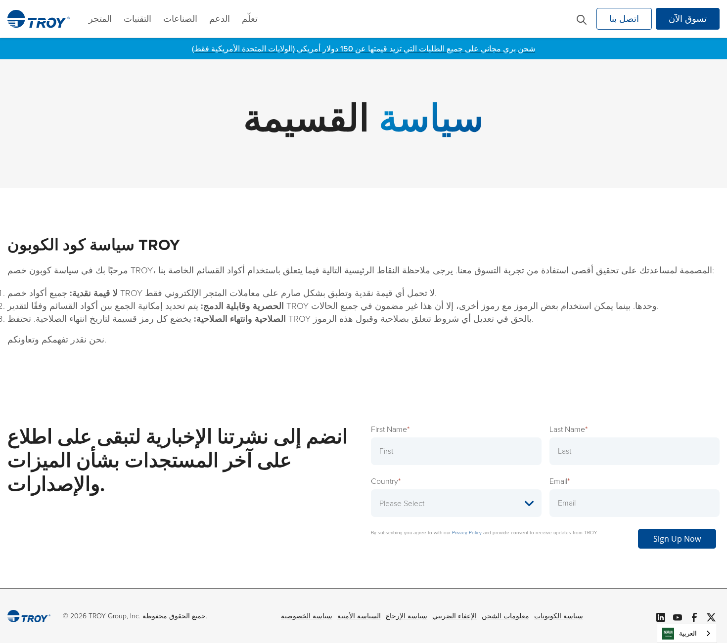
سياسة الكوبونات (558, 616)
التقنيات (137, 18)
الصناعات (180, 18)
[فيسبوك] (694, 615)
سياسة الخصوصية (306, 616)
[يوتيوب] (677, 615)
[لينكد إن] (661, 615)
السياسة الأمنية (359, 616)
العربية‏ (688, 633)
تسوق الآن (688, 18)
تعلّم (250, 18)
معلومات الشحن (505, 616)
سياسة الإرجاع (406, 616)
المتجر (100, 18)
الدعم (219, 18)
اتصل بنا (624, 18)
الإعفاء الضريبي (454, 616)
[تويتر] (711, 615)
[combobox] (687, 633)
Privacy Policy (467, 532)
